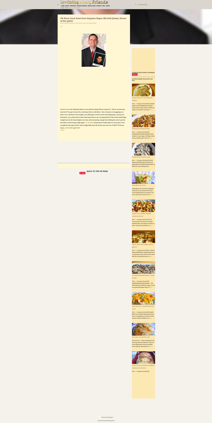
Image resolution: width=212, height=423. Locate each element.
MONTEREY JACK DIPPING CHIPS (141, 337)
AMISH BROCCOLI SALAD (139, 185)
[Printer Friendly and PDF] (64, 8)
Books (67, 6)
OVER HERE (69, 128)
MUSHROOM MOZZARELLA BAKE (141, 157)
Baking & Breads (82, 6)
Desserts (99, 6)
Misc (103, 6)
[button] (61, 26)
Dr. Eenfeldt (89, 122)
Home (62, 6)
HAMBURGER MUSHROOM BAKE (141, 128)
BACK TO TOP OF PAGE (97, 171)
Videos (108, 6)
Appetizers (73, 6)
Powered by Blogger (107, 417)
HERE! (78, 128)
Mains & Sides (92, 6)
